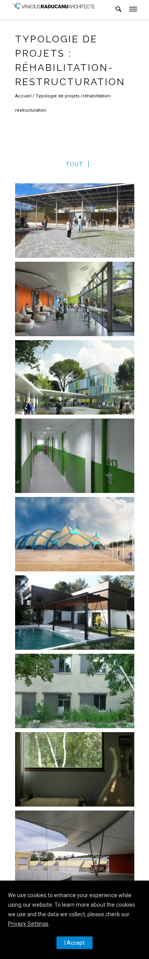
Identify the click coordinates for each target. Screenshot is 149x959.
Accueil (24, 96)
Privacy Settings (28, 924)
